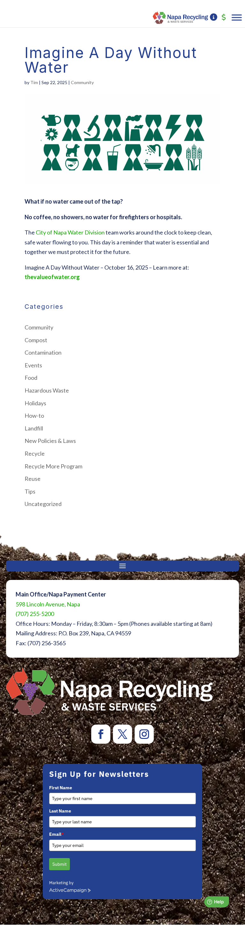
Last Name (60, 811)
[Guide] (213, 17)
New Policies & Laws (50, 440)
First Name (60, 788)
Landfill (34, 428)
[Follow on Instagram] (144, 734)
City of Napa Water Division (70, 232)
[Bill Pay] (224, 17)
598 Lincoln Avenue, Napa (48, 604)
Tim (34, 82)
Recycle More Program (53, 466)
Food (31, 377)
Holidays (35, 403)
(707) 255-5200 (35, 613)
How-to (34, 415)
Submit (59, 864)
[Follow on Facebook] (100, 734)
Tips (30, 491)
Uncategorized (43, 503)
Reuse (33, 478)
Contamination (43, 352)
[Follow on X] (122, 734)
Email (56, 834)
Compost (36, 339)
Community (82, 82)
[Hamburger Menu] (237, 17)
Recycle (35, 453)
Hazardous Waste (47, 390)
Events (33, 365)
